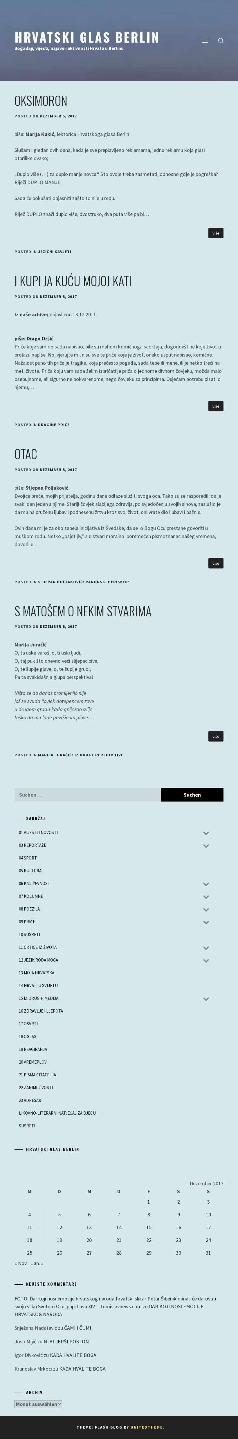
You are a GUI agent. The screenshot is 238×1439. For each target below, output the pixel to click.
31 (208, 1252)
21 (119, 1240)
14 (119, 1227)
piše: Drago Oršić (34, 338)
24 (208, 1240)
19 (59, 1240)
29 (149, 1252)
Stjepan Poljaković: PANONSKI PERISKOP (83, 581)
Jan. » (37, 1263)
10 (208, 1214)
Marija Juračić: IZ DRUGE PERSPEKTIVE (80, 754)
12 (59, 1227)
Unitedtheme (147, 1427)
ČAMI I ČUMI (77, 1327)
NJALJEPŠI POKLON (66, 1341)
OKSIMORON (41, 100)
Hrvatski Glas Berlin (87, 37)
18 (29, 1240)
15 (149, 1227)
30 (178, 1252)
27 (89, 1252)
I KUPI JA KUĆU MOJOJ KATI (73, 281)
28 (119, 1252)
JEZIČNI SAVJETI (54, 251)
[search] (220, 40)
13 (89, 1227)
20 (89, 1240)
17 (208, 1227)
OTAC (26, 454)
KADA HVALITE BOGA (73, 1355)
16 (178, 1227)
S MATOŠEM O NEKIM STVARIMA (83, 611)
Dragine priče (54, 424)
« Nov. (21, 1263)
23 (178, 1240)
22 (149, 1240)
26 (59, 1252)
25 (29, 1252)
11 (29, 1227)
